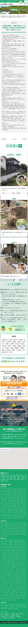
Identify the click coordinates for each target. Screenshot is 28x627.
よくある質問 (4, 618)
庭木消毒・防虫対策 (15, 615)
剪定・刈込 (15, 613)
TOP (2, 613)
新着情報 (18, 616)
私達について (8, 613)
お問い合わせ (12, 618)
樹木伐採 (21, 613)
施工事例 (13, 616)
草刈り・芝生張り (5, 615)
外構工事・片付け (5, 616)
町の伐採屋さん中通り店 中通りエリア (12, 622)
